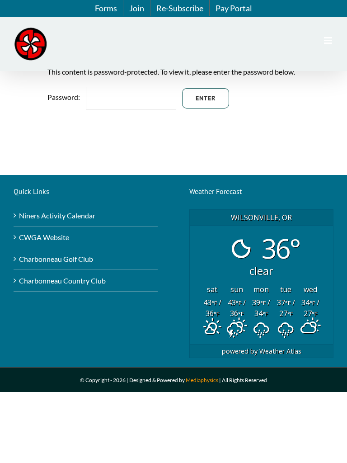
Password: (64, 97)
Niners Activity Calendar (57, 215)
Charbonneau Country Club (62, 280)
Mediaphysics (202, 380)
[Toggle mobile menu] (328, 40)
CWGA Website (44, 237)
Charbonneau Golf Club (56, 259)
